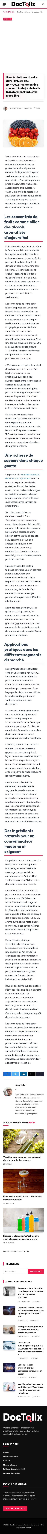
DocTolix (20, 12)
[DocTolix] (23, 4)
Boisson (27, 12)
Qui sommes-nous (10, 1456)
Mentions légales (10, 1465)
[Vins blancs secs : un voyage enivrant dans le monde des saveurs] (23, 1141)
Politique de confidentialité (14, 1469)
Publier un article (15, 1508)
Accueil (6, 1452)
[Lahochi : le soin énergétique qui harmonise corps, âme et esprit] (9, 1367)
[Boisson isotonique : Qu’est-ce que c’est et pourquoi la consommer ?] (23, 1220)
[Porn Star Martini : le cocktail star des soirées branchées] (23, 1181)
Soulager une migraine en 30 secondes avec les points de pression (30, 1329)
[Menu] (4, 4)
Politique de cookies (11, 1473)
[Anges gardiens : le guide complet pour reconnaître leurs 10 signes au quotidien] (9, 1291)
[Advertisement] (23, 46)
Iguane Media (25, 1527)
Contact (6, 1460)
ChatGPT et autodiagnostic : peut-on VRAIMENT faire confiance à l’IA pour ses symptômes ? (31, 1348)
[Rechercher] (43, 4)
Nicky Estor (16, 108)
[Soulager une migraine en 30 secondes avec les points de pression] (9, 1329)
